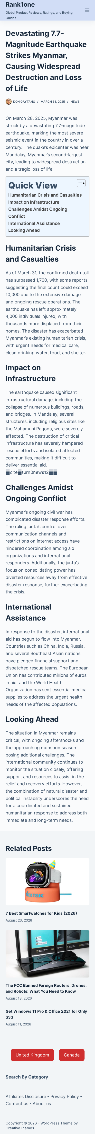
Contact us (17, 1103)
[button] (32, 1055)
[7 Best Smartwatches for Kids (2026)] (47, 881)
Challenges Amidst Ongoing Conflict (37, 213)
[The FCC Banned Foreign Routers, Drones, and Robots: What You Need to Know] (47, 954)
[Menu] (87, 10)
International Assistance (34, 223)
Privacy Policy (64, 1096)
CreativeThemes (20, 1128)
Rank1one (20, 4)
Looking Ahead (24, 230)
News (75, 101)
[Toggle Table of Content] (78, 183)
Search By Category (27, 1076)
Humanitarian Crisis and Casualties (45, 195)
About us (42, 1103)
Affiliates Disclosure (26, 1096)
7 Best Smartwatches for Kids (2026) (41, 913)
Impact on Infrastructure (33, 202)
